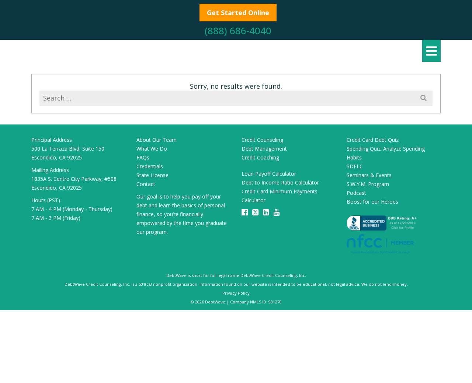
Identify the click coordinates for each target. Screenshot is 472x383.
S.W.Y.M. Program (368, 183)
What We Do (151, 148)
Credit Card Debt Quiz (373, 139)
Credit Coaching (260, 157)
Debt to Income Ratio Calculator (280, 182)
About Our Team (156, 139)
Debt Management (264, 148)
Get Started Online (238, 12)
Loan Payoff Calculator (269, 173)
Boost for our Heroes (372, 201)
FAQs (142, 157)
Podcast (356, 192)
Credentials (149, 166)
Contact (145, 183)
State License (152, 175)
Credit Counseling (262, 139)
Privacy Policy (236, 293)
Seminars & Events (369, 175)
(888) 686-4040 (238, 30)
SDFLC (355, 166)
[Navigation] (431, 51)
